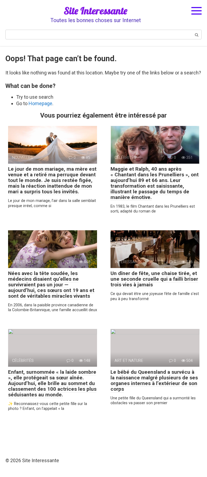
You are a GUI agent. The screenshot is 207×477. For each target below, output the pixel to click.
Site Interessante (95, 11)
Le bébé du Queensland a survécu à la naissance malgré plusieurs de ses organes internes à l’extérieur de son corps (154, 380)
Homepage (40, 103)
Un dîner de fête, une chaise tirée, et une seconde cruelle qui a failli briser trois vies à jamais (154, 279)
